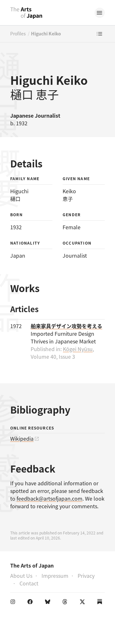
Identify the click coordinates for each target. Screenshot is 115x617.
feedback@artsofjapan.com (49, 498)
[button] (100, 13)
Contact (28, 583)
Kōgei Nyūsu (78, 349)
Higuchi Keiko (46, 33)
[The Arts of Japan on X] (84, 603)
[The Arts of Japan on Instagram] (14, 603)
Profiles (18, 33)
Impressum (55, 575)
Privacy (86, 575)
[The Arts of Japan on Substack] (101, 603)
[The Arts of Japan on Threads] (66, 603)
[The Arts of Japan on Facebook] (31, 603)
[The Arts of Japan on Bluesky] (49, 603)
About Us (21, 575)
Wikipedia (22, 438)
